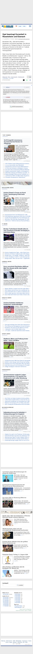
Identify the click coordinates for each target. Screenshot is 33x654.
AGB (14, 641)
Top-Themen (6, 135)
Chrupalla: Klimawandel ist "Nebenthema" (15, 177)
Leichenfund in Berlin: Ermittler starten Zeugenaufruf (17, 175)
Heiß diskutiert (18, 607)
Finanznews (6, 369)
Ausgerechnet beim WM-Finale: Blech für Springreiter (17, 360)
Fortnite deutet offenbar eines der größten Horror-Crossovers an (15, 542)
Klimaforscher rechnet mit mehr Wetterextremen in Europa (19, 166)
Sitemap (3, 641)
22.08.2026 (6, 599)
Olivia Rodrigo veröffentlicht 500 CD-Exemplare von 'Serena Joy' (13, 567)
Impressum (25, 641)
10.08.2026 (17, 602)
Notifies (30, 610)
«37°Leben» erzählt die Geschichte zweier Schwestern (18, 330)
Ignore (26, 610)
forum (30, 109)
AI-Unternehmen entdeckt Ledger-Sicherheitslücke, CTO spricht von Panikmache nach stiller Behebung (15, 376)
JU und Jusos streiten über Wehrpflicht (14, 165)
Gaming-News (6, 261)
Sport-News (6, 333)
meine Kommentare (20, 610)
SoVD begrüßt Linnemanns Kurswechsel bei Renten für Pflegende (13, 141)
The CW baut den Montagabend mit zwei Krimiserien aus (18, 326)
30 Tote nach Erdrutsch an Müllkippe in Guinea (16, 168)
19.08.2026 (6, 603)
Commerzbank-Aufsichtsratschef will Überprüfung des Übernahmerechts (13, 485)
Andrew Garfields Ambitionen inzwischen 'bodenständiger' (13, 303)
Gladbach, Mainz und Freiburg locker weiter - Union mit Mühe (16, 339)
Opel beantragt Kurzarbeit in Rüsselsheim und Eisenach (14, 35)
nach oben (27, 644)
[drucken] (30, 77)
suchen (21, 585)
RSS (26, 642)
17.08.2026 (6, 606)
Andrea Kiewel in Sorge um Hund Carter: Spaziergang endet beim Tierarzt (15, 194)
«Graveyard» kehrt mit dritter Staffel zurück (15, 329)
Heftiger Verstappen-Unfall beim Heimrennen (15, 366)
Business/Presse (8, 407)
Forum (7, 642)
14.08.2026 (17, 597)
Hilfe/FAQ (20, 642)
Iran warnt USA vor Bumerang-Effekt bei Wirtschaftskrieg (18, 169)
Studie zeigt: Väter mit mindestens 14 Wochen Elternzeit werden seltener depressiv (16, 516)
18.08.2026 (6, 604)
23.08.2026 (6, 597)
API (23, 642)
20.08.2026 (6, 601)
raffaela (7, 87)
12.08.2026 (17, 599)
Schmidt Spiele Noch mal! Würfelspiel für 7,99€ (16, 214)
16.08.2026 (17, 594)
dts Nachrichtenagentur (24, 39)
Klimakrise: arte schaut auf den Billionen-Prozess (16, 327)
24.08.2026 (6, 594)
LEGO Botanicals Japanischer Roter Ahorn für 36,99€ (17, 216)
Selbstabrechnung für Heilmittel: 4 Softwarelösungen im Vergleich (15, 413)
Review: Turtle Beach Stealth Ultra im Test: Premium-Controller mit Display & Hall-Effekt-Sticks (16, 230)
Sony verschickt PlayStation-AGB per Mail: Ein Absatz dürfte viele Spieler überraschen (16, 268)
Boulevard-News (8, 187)
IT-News (4, 224)
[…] (18, 159)
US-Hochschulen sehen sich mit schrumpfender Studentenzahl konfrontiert (15, 529)
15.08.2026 (17, 595)
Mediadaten (18, 641)
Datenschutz (9, 641)
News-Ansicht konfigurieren (26, 609)
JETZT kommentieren (17, 106)
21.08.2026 (6, 600)
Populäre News (18, 606)
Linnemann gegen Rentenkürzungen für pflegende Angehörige (14, 472)
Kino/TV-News (6, 297)
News (10, 642)
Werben (15, 642)
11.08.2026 (17, 601)
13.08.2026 (17, 598)
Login (20, 26)
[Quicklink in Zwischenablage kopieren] (28, 77)
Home (29, 641)
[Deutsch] (16, 26)
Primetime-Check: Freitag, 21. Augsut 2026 (15, 554)
